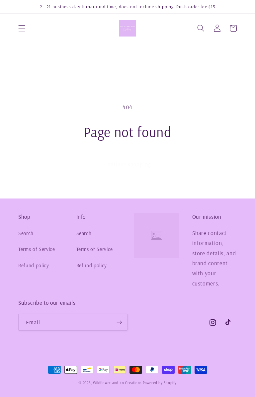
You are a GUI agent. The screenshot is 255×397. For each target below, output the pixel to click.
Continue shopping (127, 164)
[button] (22, 28)
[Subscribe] (119, 322)
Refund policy (33, 265)
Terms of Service (36, 249)
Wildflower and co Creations (117, 382)
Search (26, 233)
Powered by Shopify (160, 382)
